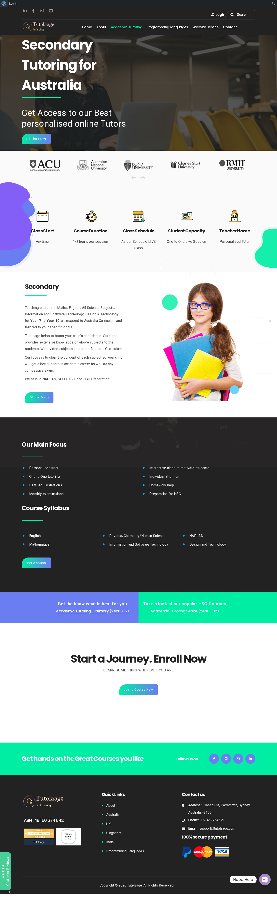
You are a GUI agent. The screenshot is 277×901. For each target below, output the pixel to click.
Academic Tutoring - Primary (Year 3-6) (92, 611)
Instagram (42, 10)
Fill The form (36, 139)
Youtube (51, 10)
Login (220, 14)
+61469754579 (212, 820)
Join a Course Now (138, 689)
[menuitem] (4, 3)
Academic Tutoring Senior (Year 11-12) (184, 611)
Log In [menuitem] (13, 3)
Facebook (33, 10)
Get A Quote (36, 563)
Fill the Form (39, 397)
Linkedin (25, 10)
